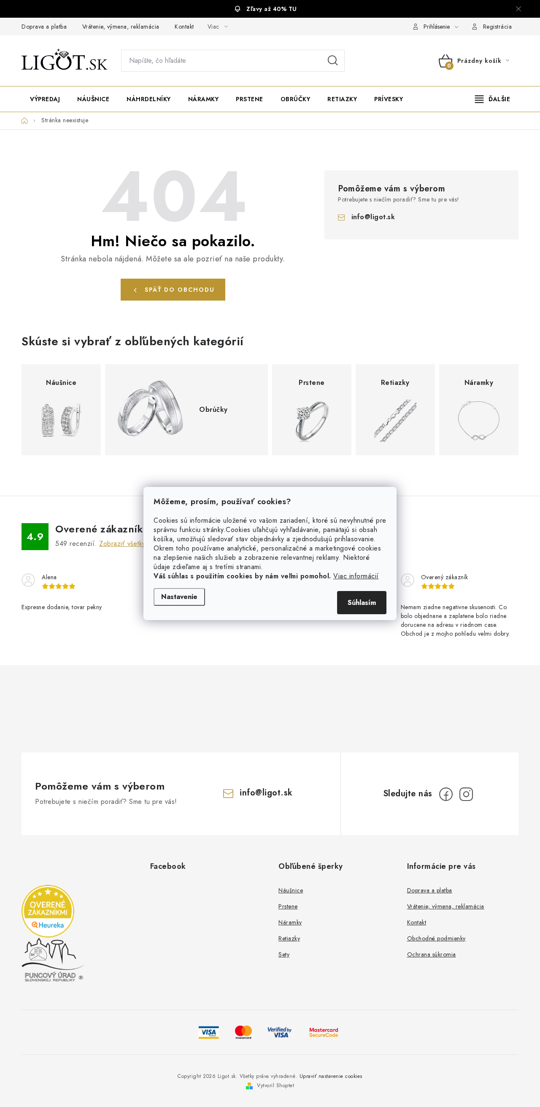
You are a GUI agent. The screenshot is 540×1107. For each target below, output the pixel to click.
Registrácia (497, 26)
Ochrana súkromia (431, 954)
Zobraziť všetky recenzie (136, 543)
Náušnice (290, 890)
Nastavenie (179, 597)
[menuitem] (45, 99)
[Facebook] (446, 794)
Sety (283, 954)
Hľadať (333, 61)
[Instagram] (466, 794)
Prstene (288, 906)
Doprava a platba (44, 26)
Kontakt (184, 26)
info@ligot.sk (373, 217)
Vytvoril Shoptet (275, 1085)
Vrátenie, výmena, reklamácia (120, 26)
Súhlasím (362, 602)
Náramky (290, 922)
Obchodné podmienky (436, 938)
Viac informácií (356, 576)
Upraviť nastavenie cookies (331, 1076)
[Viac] (493, 99)
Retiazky (289, 938)
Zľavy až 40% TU (271, 9)
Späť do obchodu (180, 289)
